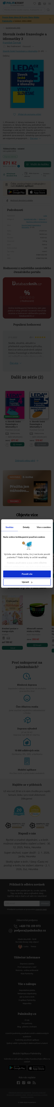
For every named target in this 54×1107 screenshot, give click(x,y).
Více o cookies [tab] (44, 527)
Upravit (25, 582)
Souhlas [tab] (10, 527)
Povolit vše (27, 574)
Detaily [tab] (26, 527)
